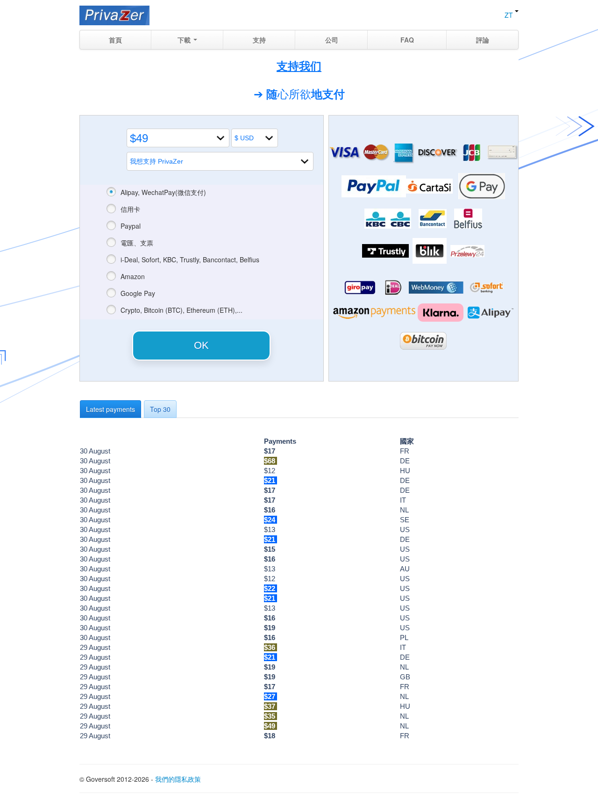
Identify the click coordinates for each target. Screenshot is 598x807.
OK (201, 345)
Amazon (133, 276)
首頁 (115, 39)
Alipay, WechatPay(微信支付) (163, 192)
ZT (510, 15)
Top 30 (160, 409)
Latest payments (110, 409)
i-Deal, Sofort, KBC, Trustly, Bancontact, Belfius (190, 259)
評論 (482, 39)
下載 (185, 39)
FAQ (407, 39)
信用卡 (130, 209)
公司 (331, 39)
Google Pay (138, 293)
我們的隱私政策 (178, 779)
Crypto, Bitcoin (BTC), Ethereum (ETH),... (181, 310)
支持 (259, 39)
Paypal (131, 226)
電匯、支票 (137, 242)
